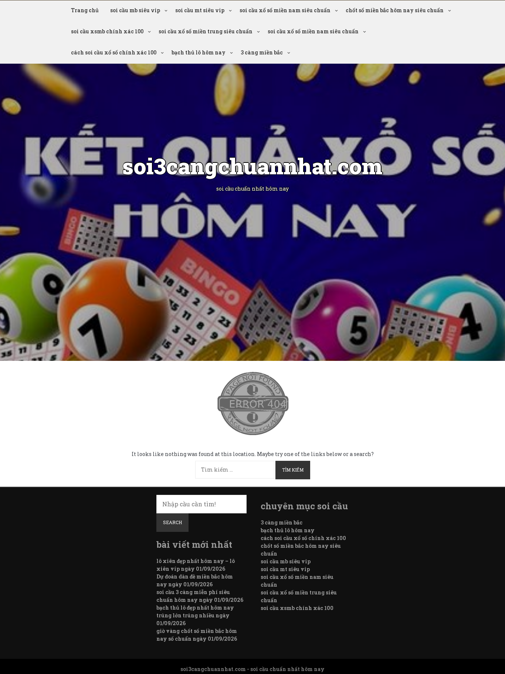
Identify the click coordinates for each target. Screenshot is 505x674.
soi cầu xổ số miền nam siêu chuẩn (285, 10)
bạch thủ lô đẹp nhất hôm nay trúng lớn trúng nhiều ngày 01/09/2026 (195, 615)
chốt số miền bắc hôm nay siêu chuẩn (395, 10)
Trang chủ (85, 10)
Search (172, 522)
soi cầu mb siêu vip (135, 10)
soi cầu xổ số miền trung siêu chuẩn (206, 31)
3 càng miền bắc (262, 52)
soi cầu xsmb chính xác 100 (107, 31)
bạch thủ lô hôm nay (199, 52)
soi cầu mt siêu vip (199, 10)
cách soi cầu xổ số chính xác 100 (113, 52)
